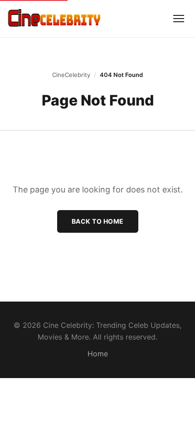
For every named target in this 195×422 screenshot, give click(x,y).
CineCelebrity (71, 74)
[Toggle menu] (179, 18)
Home (98, 353)
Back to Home (98, 221)
